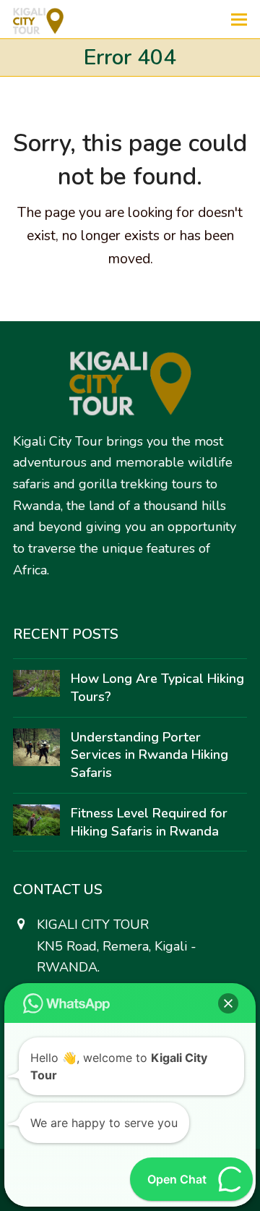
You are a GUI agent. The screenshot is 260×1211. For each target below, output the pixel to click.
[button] (239, 19)
